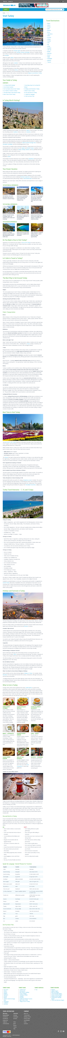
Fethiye (20, 149)
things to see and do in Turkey (35, 73)
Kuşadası (49, 48)
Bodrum (27, 149)
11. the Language (29, 94)
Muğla (48, 56)
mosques (7, 55)
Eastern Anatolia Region (56, 995)
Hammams (6, 1001)
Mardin (48, 51)
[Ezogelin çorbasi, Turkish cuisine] (37, 701)
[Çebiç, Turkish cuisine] (37, 728)
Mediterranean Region (56, 996)
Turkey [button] (6, 9)
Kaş (33, 149)
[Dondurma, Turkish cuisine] (37, 752)
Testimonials (27, 1015)
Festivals (22, 997)
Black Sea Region (55, 992)
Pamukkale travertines (31, 484)
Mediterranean (30, 148)
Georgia (18, 52)
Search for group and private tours (53, 9)
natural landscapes (27, 178)
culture (27, 130)
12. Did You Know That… (29, 96)
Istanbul (15, 63)
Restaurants (22, 991)
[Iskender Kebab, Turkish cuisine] (23, 728)
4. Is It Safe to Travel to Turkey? (10, 90)
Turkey (14, 1027)
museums (28, 132)
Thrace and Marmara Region (57, 1000)
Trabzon (49, 62)
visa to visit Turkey (26, 242)
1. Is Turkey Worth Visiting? (9, 85)
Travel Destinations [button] (52, 21)
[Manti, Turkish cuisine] (9, 728)
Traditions (6, 1002)
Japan (14, 1023)
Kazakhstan (5, 1018)
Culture (5, 991)
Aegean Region (54, 991)
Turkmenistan (6, 1023)
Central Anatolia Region (56, 993)
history (16, 69)
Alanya (48, 23)
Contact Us (10, 1)
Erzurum (49, 37)
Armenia (22, 52)
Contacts (26, 1023)
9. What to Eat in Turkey (29, 90)
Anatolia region (17, 50)
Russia (14, 1025)
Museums (6, 995)
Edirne (14, 654)
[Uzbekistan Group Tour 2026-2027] (33, 5)
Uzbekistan (5, 1016)
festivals (26, 626)
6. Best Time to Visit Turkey (9, 94)
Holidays (22, 996)
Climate (5, 996)
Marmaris (49, 53)
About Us (5, 1)
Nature (5, 997)
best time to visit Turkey (10, 442)
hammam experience (25, 177)
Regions (53, 989)
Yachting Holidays (24, 995)
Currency (6, 1004)
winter (9, 156)
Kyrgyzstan (5, 1020)
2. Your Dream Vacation (8, 87)
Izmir (48, 42)
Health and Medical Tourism (26, 998)
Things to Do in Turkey (25, 1001)
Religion (5, 993)
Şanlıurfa (49, 60)
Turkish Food (22, 989)
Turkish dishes (28, 687)
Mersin (48, 55)
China (14, 1022)
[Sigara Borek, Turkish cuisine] (9, 752)
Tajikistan (5, 1022)
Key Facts (6, 989)
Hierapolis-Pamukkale (7, 144)
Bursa (48, 32)
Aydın (48, 28)
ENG (60, 1)
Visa (36, 989)
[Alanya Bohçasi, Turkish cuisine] (23, 701)
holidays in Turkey (28, 673)
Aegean (23, 148)
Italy (14, 1028)
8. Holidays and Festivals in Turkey (31, 88)
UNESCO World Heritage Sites (29, 142)
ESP (63, 1)
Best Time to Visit (24, 1000)
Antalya (23, 149)
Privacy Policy (27, 1018)
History (5, 992)
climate (6, 457)
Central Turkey (6, 582)
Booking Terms (27, 1016)
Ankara (12, 57)
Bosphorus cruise (27, 480)
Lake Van (49, 49)
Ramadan (5, 674)
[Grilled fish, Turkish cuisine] (23, 752)
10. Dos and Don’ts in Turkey (30, 92)
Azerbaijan (27, 52)
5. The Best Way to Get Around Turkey (11, 92)
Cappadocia (31, 158)
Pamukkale (49, 58)
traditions (15, 132)
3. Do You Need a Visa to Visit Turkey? (11, 88)
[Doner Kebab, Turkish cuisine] (9, 701)
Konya (28, 343)
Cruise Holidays (23, 993)
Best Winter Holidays (24, 992)
